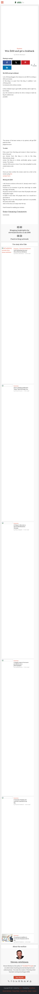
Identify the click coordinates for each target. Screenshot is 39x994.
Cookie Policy (23, 991)
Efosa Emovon (18, 391)
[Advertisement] (19, 26)
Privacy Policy (15, 991)
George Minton (19, 667)
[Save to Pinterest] (25, 62)
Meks (20, 988)
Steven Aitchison (20, 54)
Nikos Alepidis (18, 529)
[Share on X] (16, 62)
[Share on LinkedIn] (7, 68)
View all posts (19, 977)
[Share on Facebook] (7, 62)
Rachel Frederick (19, 804)
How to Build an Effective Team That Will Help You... (21, 388)
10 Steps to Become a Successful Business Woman (20, 526)
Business (19, 48)
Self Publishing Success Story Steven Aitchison (20, 251)
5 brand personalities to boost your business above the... (21, 938)
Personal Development (25, 248)
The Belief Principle (27, 966)
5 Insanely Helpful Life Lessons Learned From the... (20, 801)
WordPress (32, 988)
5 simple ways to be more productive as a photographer (21, 664)
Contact (34, 991)
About (29, 991)
